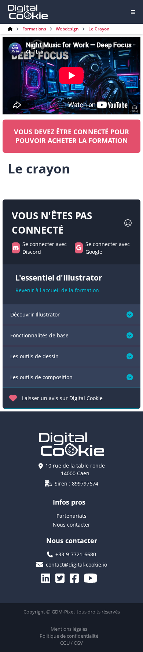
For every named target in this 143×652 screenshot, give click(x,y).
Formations (34, 29)
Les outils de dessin (34, 356)
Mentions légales (69, 629)
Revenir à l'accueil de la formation (57, 290)
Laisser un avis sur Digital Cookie (62, 398)
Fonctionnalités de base (39, 335)
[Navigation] (133, 12)
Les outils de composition (41, 377)
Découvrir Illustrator (35, 314)
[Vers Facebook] (77, 578)
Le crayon (99, 29)
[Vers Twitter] (62, 578)
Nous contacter (71, 524)
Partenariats (71, 515)
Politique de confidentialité (69, 636)
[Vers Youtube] (93, 578)
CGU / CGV (71, 643)
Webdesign (67, 29)
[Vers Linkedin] (48, 578)
